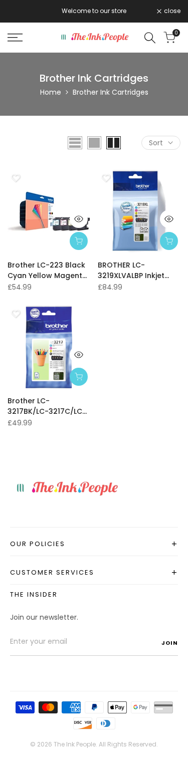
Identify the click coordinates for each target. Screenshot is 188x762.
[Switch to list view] (75, 142)
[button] (15, 177)
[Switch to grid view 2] (113, 142)
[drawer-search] (149, 38)
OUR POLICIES (94, 544)
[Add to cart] (79, 241)
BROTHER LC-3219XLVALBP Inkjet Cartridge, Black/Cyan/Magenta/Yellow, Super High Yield (139, 270)
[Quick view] (79, 219)
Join (169, 643)
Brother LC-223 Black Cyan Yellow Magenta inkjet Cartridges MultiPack (47, 270)
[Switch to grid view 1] (94, 142)
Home (50, 92)
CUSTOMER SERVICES (94, 572)
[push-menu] (15, 38)
